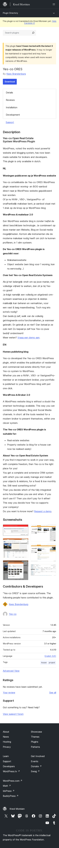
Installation (11, 107)
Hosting (7, 741)
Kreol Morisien (17, 808)
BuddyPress (10, 796)
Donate (36, 766)
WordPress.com (12, 780)
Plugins (34, 741)
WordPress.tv (11, 771)
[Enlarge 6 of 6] (52, 568)
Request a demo (42, 511)
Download (10, 81)
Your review (9, 692)
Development (13, 114)
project (52, 662)
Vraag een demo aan (28, 337)
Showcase (36, 731)
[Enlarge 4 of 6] (52, 528)
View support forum (13, 714)
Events (34, 761)
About (6, 731)
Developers (9, 766)
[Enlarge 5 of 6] (52, 547)
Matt (7, 785)
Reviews (10, 100)
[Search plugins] (33, 33)
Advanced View (11, 670)
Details (9, 92)
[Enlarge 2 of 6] (24, 541)
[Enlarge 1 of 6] (24, 528)
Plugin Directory (10, 13)
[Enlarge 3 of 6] (24, 564)
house (44, 662)
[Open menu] (54, 4)
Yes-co (12, 614)
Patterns (35, 746)
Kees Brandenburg (16, 73)
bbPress (8, 791)
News (6, 736)
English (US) (50, 656)
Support (10, 122)
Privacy (7, 746)
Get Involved (38, 756)
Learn (6, 756)
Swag (35, 771)
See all (52, 692)
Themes (35, 736)
